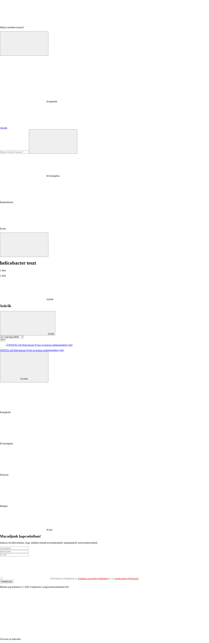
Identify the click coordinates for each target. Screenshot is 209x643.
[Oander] (45, 639)
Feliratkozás (6, 581)
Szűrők (50, 334)
